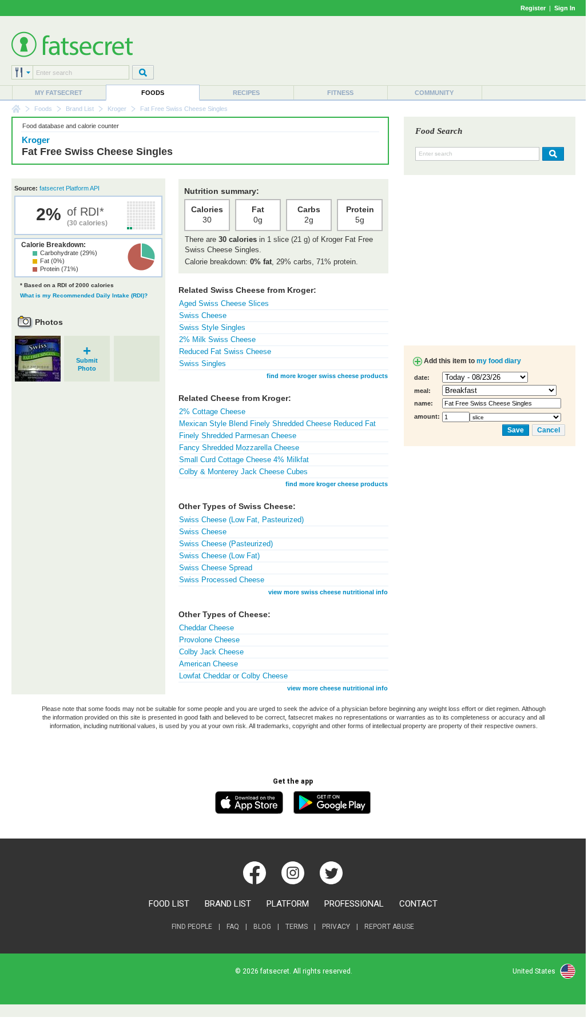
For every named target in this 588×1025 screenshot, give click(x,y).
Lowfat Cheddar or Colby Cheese (233, 676)
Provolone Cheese (209, 639)
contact (418, 904)
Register (533, 8)
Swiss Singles (202, 363)
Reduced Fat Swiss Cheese (225, 351)
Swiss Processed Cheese (221, 579)
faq (233, 927)
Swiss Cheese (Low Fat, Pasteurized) (241, 519)
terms (296, 927)
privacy (336, 927)
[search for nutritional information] (551, 154)
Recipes (246, 92)
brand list (228, 904)
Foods (152, 92)
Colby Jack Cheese (211, 651)
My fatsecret (58, 92)
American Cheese (208, 664)
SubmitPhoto (87, 360)
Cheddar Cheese (206, 627)
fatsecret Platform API (69, 188)
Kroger (117, 108)
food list (169, 904)
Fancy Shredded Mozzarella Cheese (239, 447)
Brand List (80, 108)
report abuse (389, 927)
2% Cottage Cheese (212, 411)
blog (262, 927)
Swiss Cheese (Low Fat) (219, 555)
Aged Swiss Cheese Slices (224, 303)
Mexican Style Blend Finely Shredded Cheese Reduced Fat (277, 423)
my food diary (498, 361)
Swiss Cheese (203, 315)
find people (192, 927)
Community (434, 92)
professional (354, 904)
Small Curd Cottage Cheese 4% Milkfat (244, 459)
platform (288, 904)
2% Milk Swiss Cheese (217, 339)
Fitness (340, 92)
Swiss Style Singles (212, 327)
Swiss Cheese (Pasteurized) (226, 543)
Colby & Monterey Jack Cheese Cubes (243, 471)
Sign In (564, 8)
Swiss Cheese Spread (215, 567)
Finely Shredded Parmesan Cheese (237, 435)
